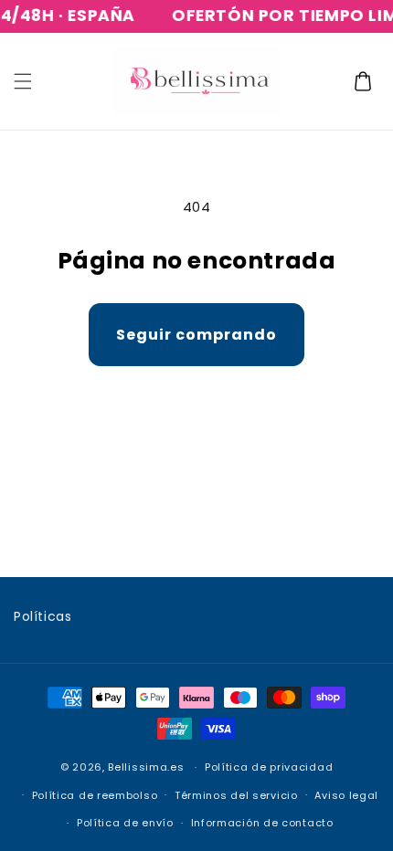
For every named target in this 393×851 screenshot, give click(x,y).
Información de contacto (262, 822)
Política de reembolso (95, 795)
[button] (23, 81)
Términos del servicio (236, 795)
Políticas (42, 616)
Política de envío (125, 822)
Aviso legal (346, 795)
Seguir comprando (196, 334)
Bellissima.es (146, 767)
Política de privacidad (269, 767)
